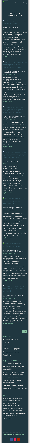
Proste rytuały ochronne (10, 161)
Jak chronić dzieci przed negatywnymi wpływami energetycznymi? (14, 72)
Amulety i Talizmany (10, 339)
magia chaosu (7, 405)
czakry (20, 398)
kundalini (15, 403)
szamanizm (9, 415)
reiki (4, 415)
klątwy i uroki (7, 403)
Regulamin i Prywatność (17, 434)
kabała (5, 400)
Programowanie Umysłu (11, 352)
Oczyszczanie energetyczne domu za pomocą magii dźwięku (14, 117)
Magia (4, 29)
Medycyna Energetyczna (9, 74)
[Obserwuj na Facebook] (11, 439)
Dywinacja (6, 342)
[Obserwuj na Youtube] (18, 439)
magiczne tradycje (9, 408)
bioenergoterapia (12, 398)
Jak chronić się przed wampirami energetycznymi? (12, 208)
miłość (5, 410)
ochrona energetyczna (15, 410)
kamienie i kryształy (14, 400)
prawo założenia (21, 413)
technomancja (7, 418)
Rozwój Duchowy (9, 355)
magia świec (16, 405)
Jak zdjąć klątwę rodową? (10, 27)
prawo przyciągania (9, 413)
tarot (15, 415)
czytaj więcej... (8, 56)
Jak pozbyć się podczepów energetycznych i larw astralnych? (13, 251)
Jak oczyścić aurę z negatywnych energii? (13, 296)
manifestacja (19, 408)
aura (4, 398)
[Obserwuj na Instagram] (15, 439)
